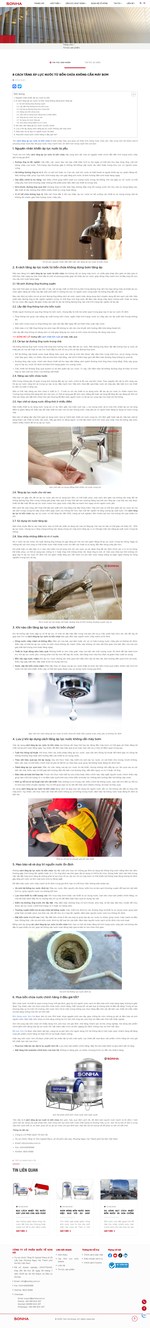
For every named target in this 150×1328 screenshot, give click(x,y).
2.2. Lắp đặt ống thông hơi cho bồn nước (33, 106)
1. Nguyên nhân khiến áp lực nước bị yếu (32, 98)
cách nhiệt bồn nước (51, 337)
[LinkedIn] (126, 1255)
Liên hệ (61, 1266)
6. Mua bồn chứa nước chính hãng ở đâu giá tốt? (35, 135)
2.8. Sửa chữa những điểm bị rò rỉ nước (32, 123)
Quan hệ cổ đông (99, 3)
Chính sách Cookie (93, 1263)
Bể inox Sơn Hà (20, 1031)
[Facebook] (110, 1255)
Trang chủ (39, 3)
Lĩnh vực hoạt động (75, 3)
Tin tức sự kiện (92, 62)
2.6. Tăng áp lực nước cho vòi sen (30, 117)
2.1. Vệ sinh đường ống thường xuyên (31, 104)
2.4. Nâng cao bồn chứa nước (28, 112)
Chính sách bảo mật (93, 1255)
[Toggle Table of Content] (132, 94)
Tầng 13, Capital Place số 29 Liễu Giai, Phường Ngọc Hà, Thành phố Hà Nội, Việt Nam (33, 1260)
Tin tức (117, 3)
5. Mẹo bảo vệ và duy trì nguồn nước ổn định (34, 132)
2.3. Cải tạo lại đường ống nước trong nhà (33, 109)
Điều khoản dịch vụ (93, 1259)
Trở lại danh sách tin (25, 1160)
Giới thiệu (55, 3)
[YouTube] (115, 1255)
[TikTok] (120, 1255)
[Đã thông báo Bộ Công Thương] (122, 1265)
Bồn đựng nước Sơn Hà (24, 1016)
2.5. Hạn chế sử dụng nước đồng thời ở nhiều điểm (36, 115)
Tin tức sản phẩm (71, 48)
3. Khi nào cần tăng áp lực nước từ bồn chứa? (34, 126)
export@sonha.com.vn (34, 1298)
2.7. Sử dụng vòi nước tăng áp (28, 120)
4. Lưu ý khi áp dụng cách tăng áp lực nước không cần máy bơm (42, 129)
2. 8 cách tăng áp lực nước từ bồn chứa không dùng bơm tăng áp (43, 101)
